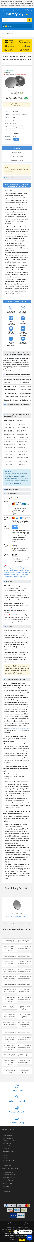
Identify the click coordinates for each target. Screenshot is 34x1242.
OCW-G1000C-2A (22, 448)
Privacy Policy (8, 1143)
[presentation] (17, 148)
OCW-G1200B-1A (22, 461)
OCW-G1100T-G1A (22, 458)
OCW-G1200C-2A (9, 464)
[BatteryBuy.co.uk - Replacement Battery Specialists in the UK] (17, 16)
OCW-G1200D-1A (22, 464)
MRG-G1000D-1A (22, 434)
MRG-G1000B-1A (9, 434)
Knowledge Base (9, 1163)
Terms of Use (8, 1146)
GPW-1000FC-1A (9, 427)
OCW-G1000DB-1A (9, 451)
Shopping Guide (9, 1160)
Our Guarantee (8, 1135)
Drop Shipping (8, 1180)
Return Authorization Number (12, 1189)
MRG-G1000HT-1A (22, 441)
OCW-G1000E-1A (22, 451)
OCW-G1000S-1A (9, 454)
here (22, 1238)
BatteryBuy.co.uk (19, 1223)
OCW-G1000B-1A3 (9, 448)
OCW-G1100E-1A (9, 458)
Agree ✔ (22, 1240)
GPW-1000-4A (21, 424)
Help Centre (7, 1158)
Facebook (7, 1191)
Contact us (8, 10)
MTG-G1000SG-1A (9, 444)
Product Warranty (9, 1138)
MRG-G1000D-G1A (22, 438)
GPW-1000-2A (8, 424)
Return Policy (8, 1165)
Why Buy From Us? (9, 1141)
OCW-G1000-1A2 (22, 444)
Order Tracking (19, 10)
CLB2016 (6, 409)
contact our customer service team (18, 728)
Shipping (29, 10)
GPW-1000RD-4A (9, 431)
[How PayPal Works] (17, 1218)
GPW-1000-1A (21, 421)
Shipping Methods (9, 1175)
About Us (7, 1133)
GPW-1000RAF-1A (22, 427)
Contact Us (7, 1186)
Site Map (6, 1148)
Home (3, 33)
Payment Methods (9, 1177)
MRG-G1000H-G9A (9, 441)
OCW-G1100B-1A (22, 454)
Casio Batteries (11, 33)
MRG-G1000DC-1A (9, 438)
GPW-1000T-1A (21, 431)
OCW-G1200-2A (9, 461)
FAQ (5, 1155)
